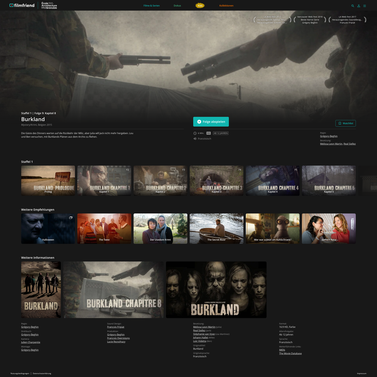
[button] (365, 6)
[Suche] (353, 6)
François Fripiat (115, 327)
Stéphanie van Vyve (204, 334)
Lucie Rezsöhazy (116, 341)
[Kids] (200, 5)
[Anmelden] (359, 6)
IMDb (282, 350)
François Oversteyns (118, 338)
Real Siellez (350, 143)
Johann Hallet (200, 337)
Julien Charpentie (30, 342)
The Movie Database (290, 353)
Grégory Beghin (329, 136)
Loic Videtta (199, 341)
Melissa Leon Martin (331, 143)
